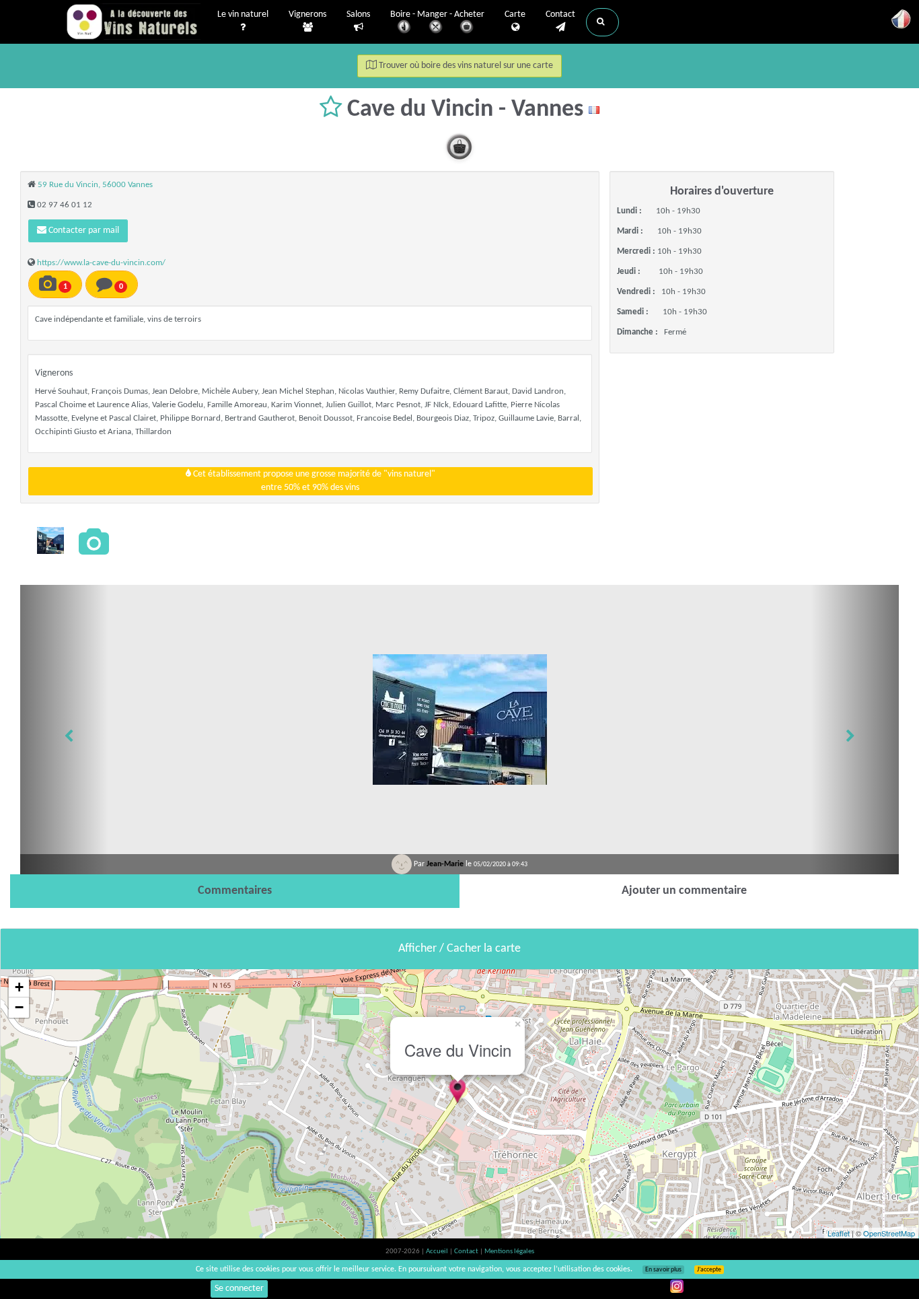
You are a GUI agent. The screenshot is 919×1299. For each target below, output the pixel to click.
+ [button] (19, 987)
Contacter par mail (82, 230)
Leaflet (839, 1233)
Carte (515, 14)
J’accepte (709, 1270)
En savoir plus (663, 1270)
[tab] (234, 891)
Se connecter (239, 1289)
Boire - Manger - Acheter (437, 14)
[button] (602, 22)
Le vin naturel (242, 14)
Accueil (437, 1251)
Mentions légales (509, 1251)
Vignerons (307, 14)
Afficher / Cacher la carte (459, 948)
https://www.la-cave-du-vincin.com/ (101, 262)
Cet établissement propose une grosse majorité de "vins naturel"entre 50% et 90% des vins (313, 481)
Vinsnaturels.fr (133, 21)
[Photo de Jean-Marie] (50, 540)
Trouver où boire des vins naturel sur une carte (465, 66)
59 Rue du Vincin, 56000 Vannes (95, 184)
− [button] (19, 1007)
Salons (358, 14)
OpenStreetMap (889, 1233)
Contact (560, 14)
